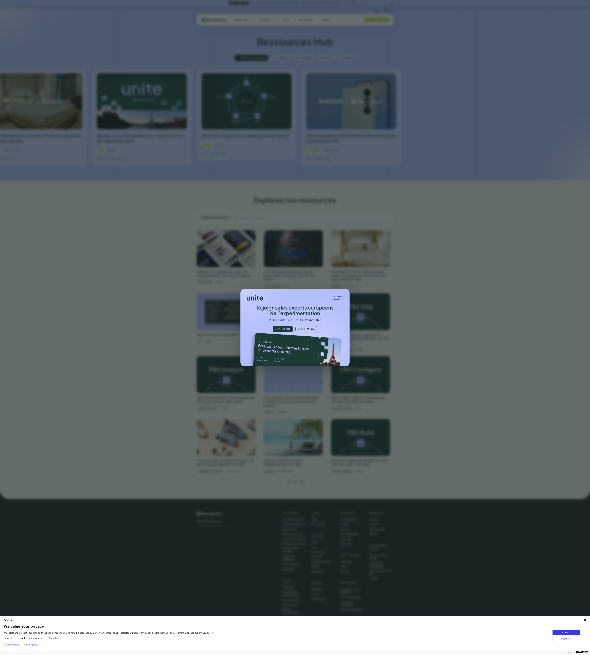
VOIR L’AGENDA (306, 329)
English (8, 620)
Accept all (566, 632)
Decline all (566, 638)
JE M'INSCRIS (282, 329)
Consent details (11, 644)
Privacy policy (31, 644)
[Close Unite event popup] (345, 293)
